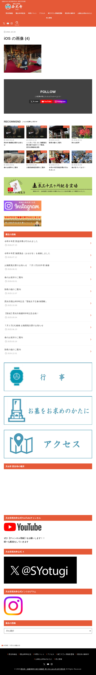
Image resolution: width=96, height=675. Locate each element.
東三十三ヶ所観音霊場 (55, 13)
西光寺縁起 (9, 13)
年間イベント (32, 13)
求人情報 (49, 18)
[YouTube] (8, 23)
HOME (6, 645)
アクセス (42, 13)
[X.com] (4, 23)
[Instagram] (11, 23)
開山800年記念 (20, 13)
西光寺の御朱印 (70, 13)
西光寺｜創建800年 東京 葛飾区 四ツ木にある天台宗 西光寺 (42, 669)
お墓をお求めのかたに (85, 13)
